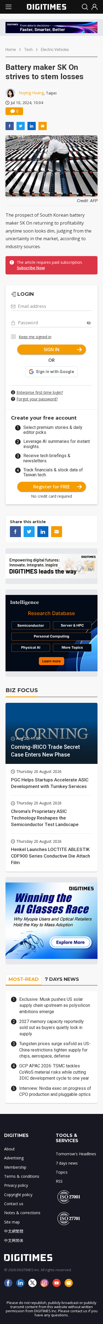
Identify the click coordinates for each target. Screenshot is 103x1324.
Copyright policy (18, 1194)
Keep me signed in (35, 336)
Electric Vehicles (55, 49)
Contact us (13, 1203)
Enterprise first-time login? (39, 392)
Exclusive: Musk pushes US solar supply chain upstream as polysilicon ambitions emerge (54, 1005)
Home (10, 49)
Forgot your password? (37, 399)
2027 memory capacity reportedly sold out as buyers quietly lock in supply (51, 1027)
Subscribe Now (31, 267)
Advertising (14, 1157)
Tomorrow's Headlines (76, 1153)
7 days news (67, 1163)
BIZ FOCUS (21, 690)
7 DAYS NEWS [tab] (62, 979)
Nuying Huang (31, 92)
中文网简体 (13, 1240)
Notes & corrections (22, 1212)
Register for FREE (51, 487)
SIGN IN (51, 349)
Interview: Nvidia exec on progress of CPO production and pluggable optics (55, 1091)
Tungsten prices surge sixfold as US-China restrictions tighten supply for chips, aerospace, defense (55, 1050)
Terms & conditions (21, 1176)
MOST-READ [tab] (24, 979)
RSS (59, 1181)
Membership (15, 1167)
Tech (28, 49)
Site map (12, 1222)
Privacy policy (16, 1185)
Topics (62, 1172)
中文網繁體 (13, 1231)
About (9, 1148)
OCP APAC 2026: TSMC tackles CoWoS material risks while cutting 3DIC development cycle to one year (54, 1072)
